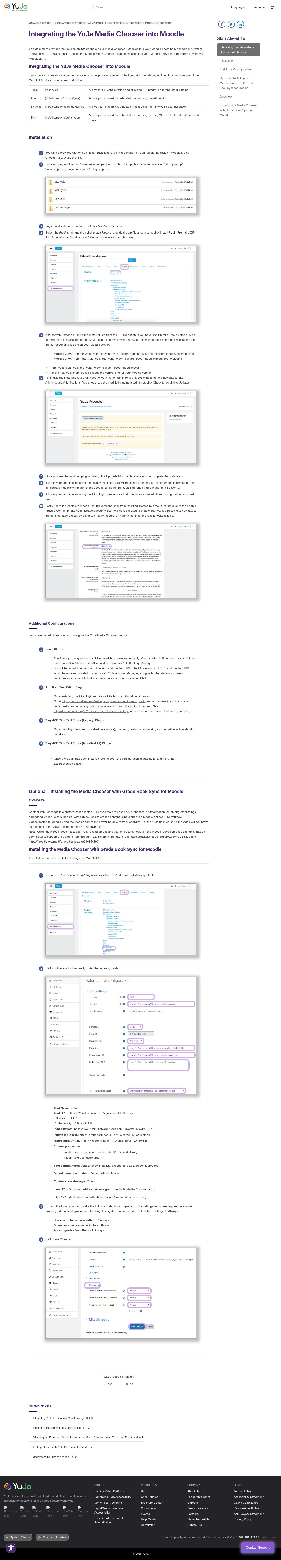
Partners (193, 1513)
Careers (192, 1502)
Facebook (221, 25)
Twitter (231, 25)
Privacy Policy (243, 1519)
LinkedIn (240, 25)
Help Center (149, 1519)
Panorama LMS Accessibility (112, 1496)
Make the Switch (198, 1519)
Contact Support (257, 1547)
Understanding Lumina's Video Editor (55, 1456)
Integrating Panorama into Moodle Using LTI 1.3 (61, 1427)
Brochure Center (152, 1502)
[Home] (15, 10)
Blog (144, 1491)
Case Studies (149, 1496)
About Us (193, 1491)
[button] (11, 1548)
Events (145, 1513)
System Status (20, 1537)
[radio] (108, 1384)
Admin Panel (96, 23)
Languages (238, 7)
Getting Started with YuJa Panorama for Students (62, 1447)
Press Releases (197, 1508)
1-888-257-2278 (246, 1537)
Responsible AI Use (246, 1508)
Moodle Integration (158, 23)
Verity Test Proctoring (108, 1502)
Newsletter (148, 1524)
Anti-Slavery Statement (249, 1513)
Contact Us (194, 1524)
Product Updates (54, 1537)
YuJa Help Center (40, 23)
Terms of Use (242, 1491)
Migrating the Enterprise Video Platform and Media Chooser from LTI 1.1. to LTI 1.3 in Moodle (88, 1437)
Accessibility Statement (249, 1496)
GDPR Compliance (246, 1502)
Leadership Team (198, 1496)
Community (148, 1508)
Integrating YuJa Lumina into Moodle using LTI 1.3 (63, 1418)
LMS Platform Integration (124, 23)
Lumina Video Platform (70, 23)
